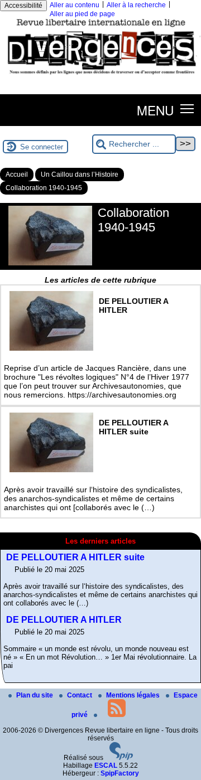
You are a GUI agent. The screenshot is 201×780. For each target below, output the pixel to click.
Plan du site (35, 695)
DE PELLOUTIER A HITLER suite (75, 557)
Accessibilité (23, 5)
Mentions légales (133, 695)
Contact (80, 695)
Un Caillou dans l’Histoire (79, 174)
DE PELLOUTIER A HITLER (64, 619)
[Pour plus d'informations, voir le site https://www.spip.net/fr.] (121, 758)
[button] (187, 108)
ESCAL (105, 765)
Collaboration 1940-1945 (44, 188)
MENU (155, 110)
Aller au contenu (74, 5)
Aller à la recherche (136, 5)
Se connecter (41, 147)
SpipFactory (119, 773)
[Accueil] (100, 76)
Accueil (17, 174)
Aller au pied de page (82, 14)
